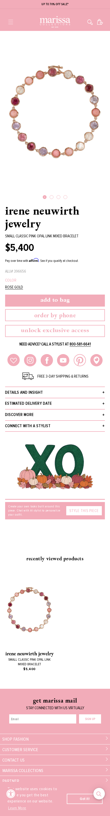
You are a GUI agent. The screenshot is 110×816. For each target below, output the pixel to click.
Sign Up (90, 719)
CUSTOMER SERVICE (20, 749)
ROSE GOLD (14, 287)
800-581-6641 (80, 344)
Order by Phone (55, 315)
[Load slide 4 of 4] (65, 197)
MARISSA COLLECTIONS (22, 770)
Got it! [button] (85, 799)
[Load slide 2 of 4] (51, 197)
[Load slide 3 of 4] (58, 197)
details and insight (24, 392)
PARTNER (10, 781)
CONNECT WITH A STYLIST (28, 425)
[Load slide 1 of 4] (44, 197)
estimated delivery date (28, 403)
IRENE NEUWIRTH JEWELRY (42, 217)
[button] (10, 22)
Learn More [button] (17, 808)
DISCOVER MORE (19, 414)
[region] (55, 4)
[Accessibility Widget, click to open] (11, 793)
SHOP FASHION (15, 739)
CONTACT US (13, 760)
